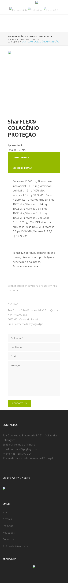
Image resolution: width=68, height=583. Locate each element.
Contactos (8, 539)
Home (11, 39)
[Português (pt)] (18, 9)
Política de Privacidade (15, 546)
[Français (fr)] (51, 9)
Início (5, 512)
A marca (7, 519)
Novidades (9, 532)
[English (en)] (35, 9)
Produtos (8, 525)
